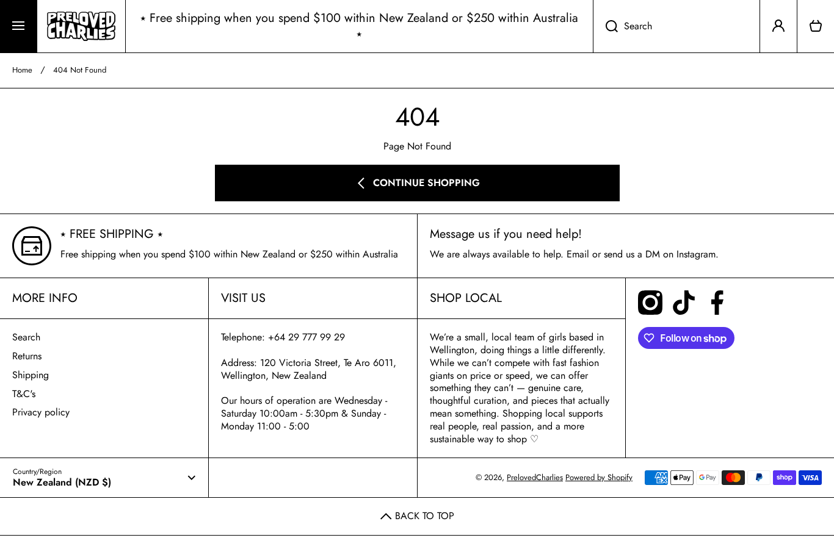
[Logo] (81, 26)
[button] (815, 26)
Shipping (30, 375)
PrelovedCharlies (535, 477)
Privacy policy (41, 412)
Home (22, 70)
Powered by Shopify (599, 477)
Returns (27, 356)
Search (26, 337)
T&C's (23, 394)
